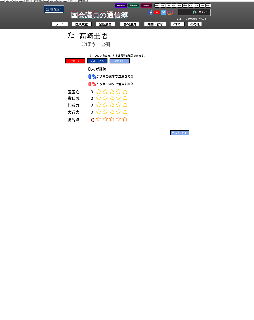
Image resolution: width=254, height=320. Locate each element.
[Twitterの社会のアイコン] (163, 12)
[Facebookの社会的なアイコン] (150, 12)
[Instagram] (170, 12)
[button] (54, 9)
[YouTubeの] (157, 12)
